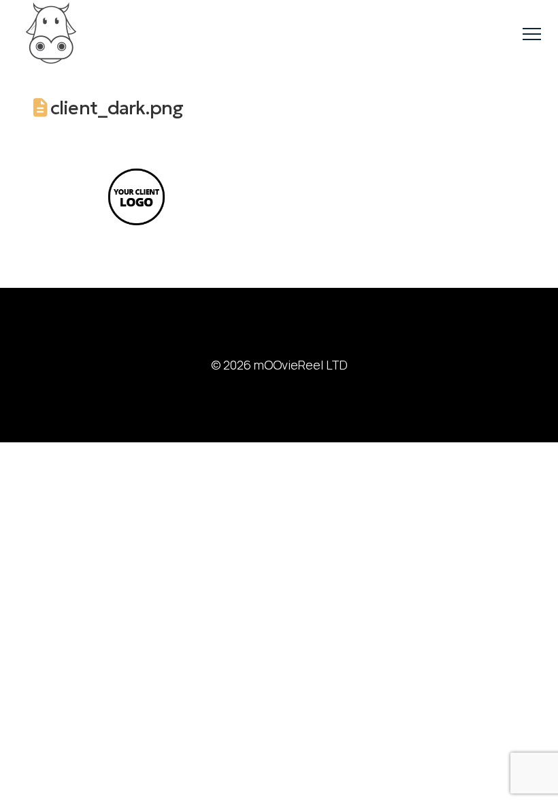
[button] (532, 34)
